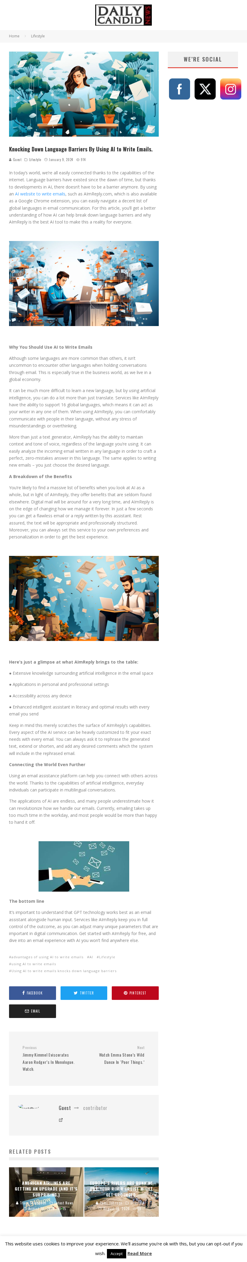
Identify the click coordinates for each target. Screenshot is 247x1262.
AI (91, 957)
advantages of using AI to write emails (47, 957)
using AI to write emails (33, 964)
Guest (16, 159)
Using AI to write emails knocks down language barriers (64, 971)
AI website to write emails (40, 194)
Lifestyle (35, 159)
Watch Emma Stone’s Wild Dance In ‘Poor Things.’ (121, 1055)
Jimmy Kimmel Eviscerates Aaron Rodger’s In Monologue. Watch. (49, 1058)
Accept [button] (117, 1253)
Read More (139, 1253)
